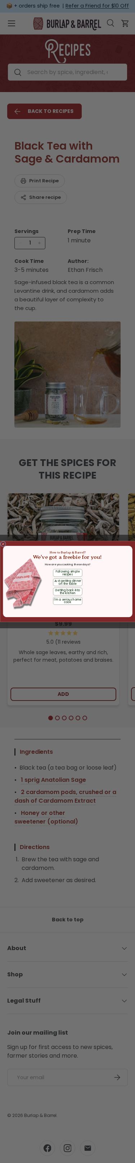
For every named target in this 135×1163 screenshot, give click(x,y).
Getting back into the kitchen (67, 591)
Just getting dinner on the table (67, 582)
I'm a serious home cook (67, 600)
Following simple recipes (67, 573)
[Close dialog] (3, 544)
